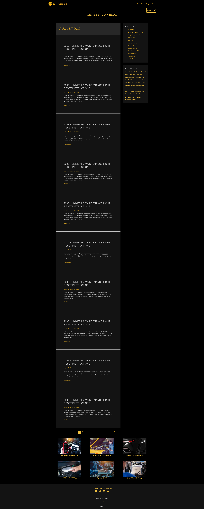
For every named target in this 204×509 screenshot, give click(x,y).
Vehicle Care (131, 56)
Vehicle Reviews (132, 59)
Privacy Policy (103, 501)
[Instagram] (104, 491)
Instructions (76, 53)
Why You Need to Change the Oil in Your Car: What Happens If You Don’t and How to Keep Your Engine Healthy (135, 80)
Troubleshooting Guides (134, 51)
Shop (147, 4)
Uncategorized (132, 53)
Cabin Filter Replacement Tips (136, 32)
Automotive (131, 29)
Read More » (67, 66)
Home (132, 4)
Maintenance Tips (132, 43)
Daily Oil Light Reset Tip (134, 35)
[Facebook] (96, 491)
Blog (153, 4)
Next (116, 432)
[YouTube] (108, 491)
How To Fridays (132, 37)
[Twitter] (100, 491)
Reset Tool (140, 4)
